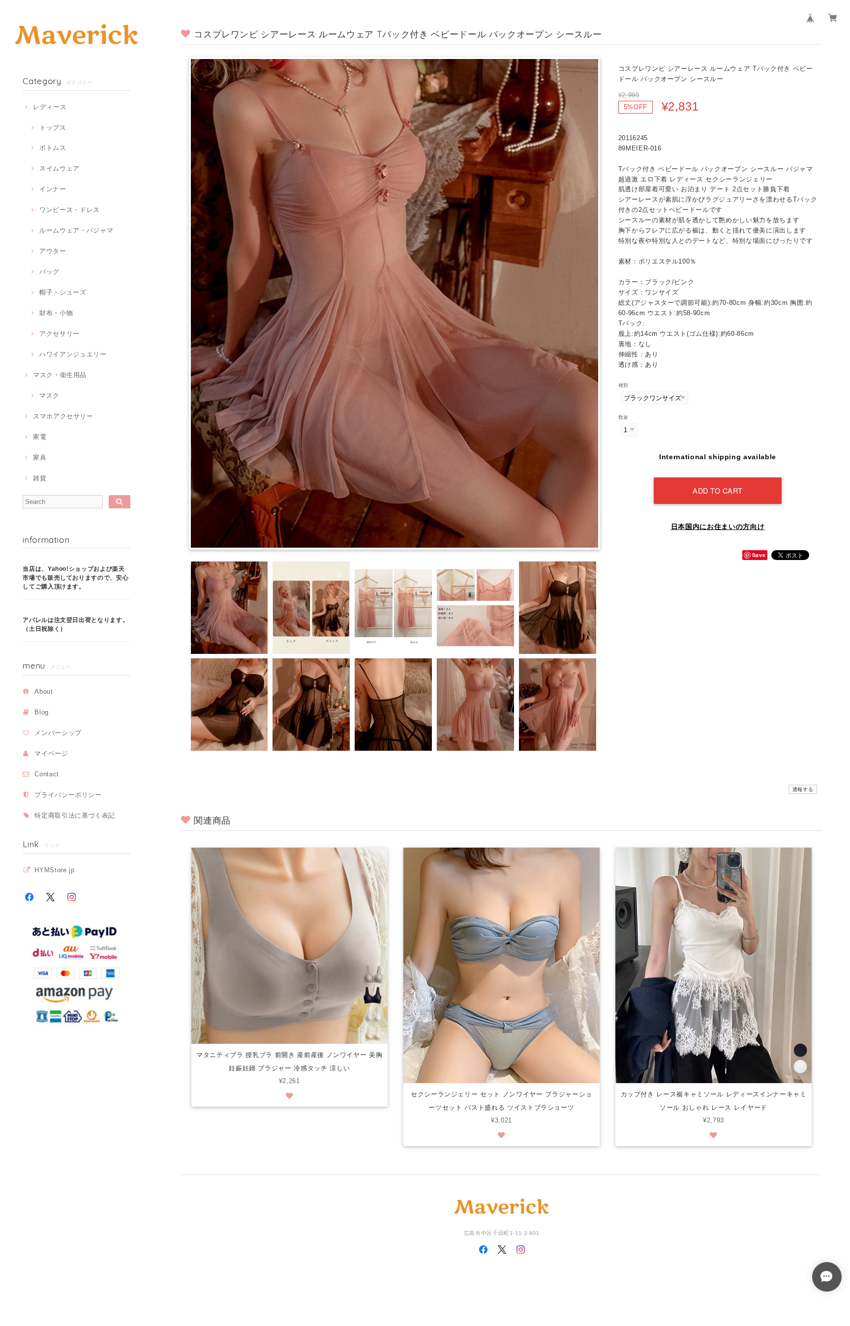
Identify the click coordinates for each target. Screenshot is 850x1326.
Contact (46, 774)
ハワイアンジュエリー (72, 354)
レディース (49, 107)
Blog (41, 712)
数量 (623, 417)
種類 (623, 385)
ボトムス (52, 147)
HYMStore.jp (54, 870)
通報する (803, 789)
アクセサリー (59, 333)
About (43, 691)
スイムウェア (59, 168)
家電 (39, 437)
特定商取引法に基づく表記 (74, 815)
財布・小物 (56, 313)
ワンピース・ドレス (69, 209)
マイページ (51, 753)
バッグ (49, 271)
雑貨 (39, 478)
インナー (52, 189)
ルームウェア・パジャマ (76, 230)
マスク (49, 395)
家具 (39, 457)
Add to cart (718, 490)
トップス (52, 127)
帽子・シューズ (62, 292)
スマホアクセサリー (63, 416)
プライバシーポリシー (68, 794)
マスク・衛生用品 (60, 375)
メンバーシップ (58, 733)
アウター (52, 251)
